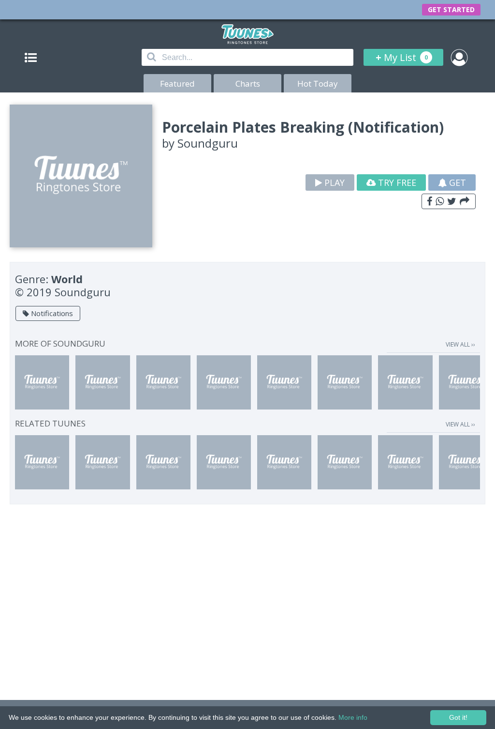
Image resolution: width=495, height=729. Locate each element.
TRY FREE (396, 182)
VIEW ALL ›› (460, 344)
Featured (177, 83)
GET (456, 182)
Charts (247, 83)
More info (352, 717)
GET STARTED (451, 9)
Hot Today (317, 83)
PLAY (333, 182)
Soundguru (207, 143)
